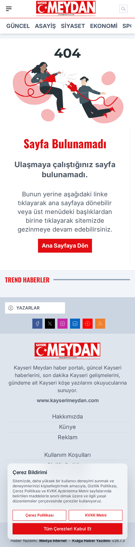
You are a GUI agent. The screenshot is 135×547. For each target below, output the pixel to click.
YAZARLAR (28, 307)
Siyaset (73, 26)
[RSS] (100, 324)
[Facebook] (37, 324)
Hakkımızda (67, 416)
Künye (67, 427)
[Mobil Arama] (123, 9)
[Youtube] (88, 324)
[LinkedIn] (75, 324)
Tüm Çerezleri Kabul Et (67, 528)
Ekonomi (103, 26)
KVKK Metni (95, 515)
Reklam (68, 437)
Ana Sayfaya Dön (65, 245)
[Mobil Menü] (9, 9)
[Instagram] (62, 324)
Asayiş (45, 26)
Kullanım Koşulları (67, 454)
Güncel (18, 26)
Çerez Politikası (39, 515)
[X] (50, 324)
